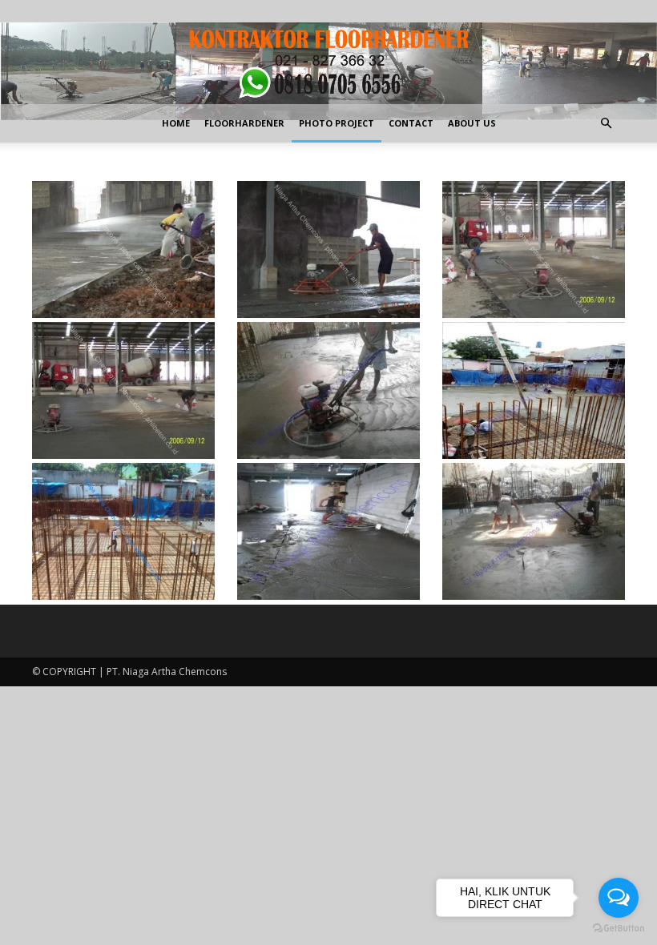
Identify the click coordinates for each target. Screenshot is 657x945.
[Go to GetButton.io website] (618, 928)
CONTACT (411, 123)
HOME (176, 123)
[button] (605, 123)
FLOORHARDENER (244, 123)
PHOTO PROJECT (336, 123)
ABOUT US (472, 123)
